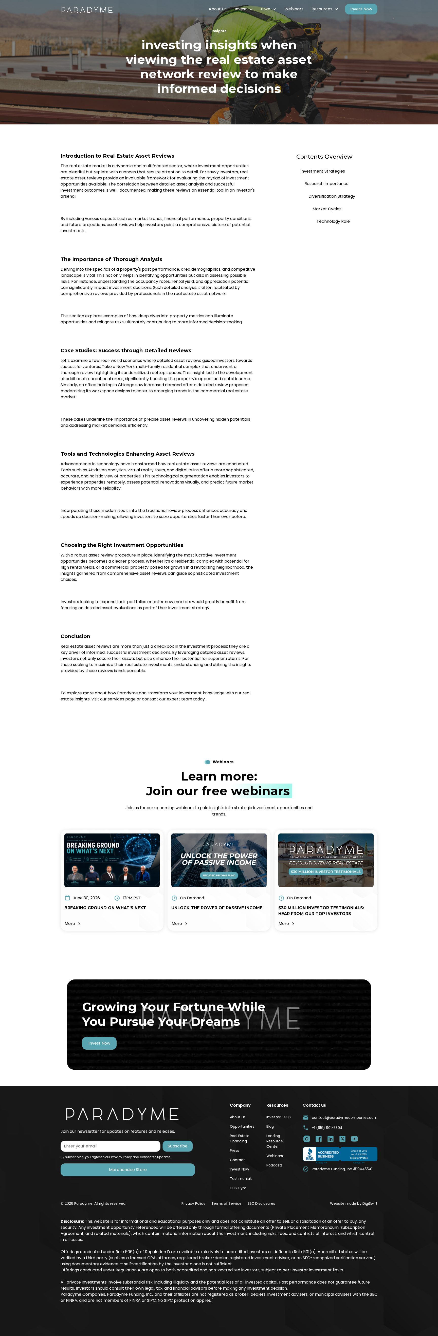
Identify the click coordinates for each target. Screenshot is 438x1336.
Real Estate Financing (239, 1138)
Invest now (99, 1043)
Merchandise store (128, 1170)
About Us (218, 9)
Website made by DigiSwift (353, 1203)
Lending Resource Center (274, 1141)
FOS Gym (238, 1188)
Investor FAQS (278, 1117)
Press (234, 1150)
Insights (219, 30)
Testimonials (241, 1178)
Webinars (293, 9)
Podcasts (274, 1165)
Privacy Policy (193, 1203)
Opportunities (242, 1126)
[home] (91, 9)
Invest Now (361, 9)
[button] (244, 9)
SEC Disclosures (261, 1203)
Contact (237, 1159)
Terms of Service (226, 1203)
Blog (270, 1126)
